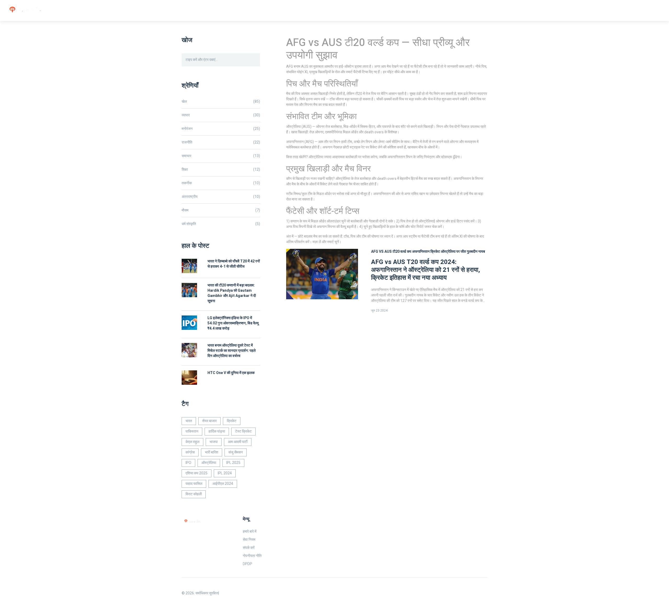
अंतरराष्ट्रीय (221, 196)
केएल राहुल (192, 442)
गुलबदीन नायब (476, 251)
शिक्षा (221, 169)
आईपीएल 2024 (222, 483)
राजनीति (221, 142)
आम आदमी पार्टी (237, 442)
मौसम (221, 210)
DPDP (247, 564)
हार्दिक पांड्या (217, 431)
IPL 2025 (233, 463)
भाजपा (214, 442)
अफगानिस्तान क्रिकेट (426, 251)
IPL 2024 (225, 473)
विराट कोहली (194, 494)
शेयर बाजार (209, 421)
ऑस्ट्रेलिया (208, 463)
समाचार (221, 156)
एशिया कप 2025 (196, 473)
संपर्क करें (249, 547)
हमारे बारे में (249, 531)
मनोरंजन (221, 128)
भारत (189, 421)
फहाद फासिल (194, 483)
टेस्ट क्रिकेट (243, 431)
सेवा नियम (249, 539)
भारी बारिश (211, 452)
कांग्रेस (190, 452)
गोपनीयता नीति (252, 556)
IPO (188, 463)
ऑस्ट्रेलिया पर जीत (453, 251)
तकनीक (221, 183)
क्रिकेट (232, 421)
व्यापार (221, 115)
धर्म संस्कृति (221, 224)
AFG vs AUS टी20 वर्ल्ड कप (391, 251)
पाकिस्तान (192, 431)
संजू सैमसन (235, 452)
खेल (221, 101)
